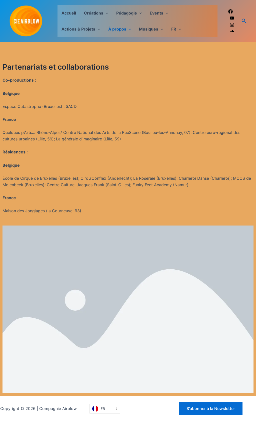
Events (156, 13)
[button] (105, 13)
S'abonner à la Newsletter (210, 408)
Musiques (148, 29)
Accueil (69, 13)
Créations (93, 13)
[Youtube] (232, 18)
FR (173, 29)
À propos (117, 29)
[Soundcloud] (232, 31)
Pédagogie (126, 13)
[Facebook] (230, 11)
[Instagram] (232, 25)
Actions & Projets (78, 29)
